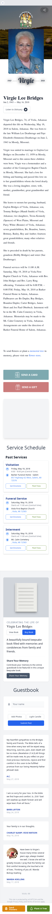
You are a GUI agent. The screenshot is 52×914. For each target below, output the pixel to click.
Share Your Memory (18, 675)
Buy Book (29, 632)
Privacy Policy (18, 901)
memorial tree (37, 350)
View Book (13, 632)
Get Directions (15, 486)
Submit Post (26, 723)
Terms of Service (33, 901)
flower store (34, 355)
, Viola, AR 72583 (18, 511)
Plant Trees (36, 486)
